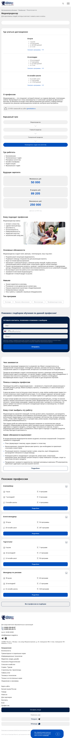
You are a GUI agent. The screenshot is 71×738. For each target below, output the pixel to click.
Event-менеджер (10, 517)
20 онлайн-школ (11, 527)
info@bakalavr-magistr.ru (9, 635)
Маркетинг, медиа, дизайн (10, 659)
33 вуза (8, 522)
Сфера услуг (5, 673)
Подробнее (35, 468)
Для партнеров (6, 697)
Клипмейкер (8, 486)
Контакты (4, 700)
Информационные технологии (11, 656)
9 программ (43, 497)
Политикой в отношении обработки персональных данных (37, 341)
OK (58, 734)
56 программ (43, 558)
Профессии (21, 10)
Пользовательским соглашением (12, 341)
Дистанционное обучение (9, 10)
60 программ (43, 578)
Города (3, 692)
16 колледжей (10, 553)
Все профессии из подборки (35, 604)
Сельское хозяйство (8, 664)
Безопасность (6, 650)
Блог (3, 703)
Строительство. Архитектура (11, 670)
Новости (4, 694)
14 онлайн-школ (11, 558)
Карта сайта (5, 686)
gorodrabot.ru (31, 108)
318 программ (44, 589)
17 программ (43, 553)
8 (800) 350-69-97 (10, 627)
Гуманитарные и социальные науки (13, 653)
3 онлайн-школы (11, 502)
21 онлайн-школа (12, 589)
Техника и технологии (8, 675)
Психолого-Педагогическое (10, 662)
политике (46, 735)
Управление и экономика (9, 681)
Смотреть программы (34, 50)
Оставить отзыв (35, 710)
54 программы (44, 522)
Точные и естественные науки (11, 678)
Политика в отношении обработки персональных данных (16, 730)
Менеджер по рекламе (12, 572)
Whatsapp (34, 724)
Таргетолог (7, 542)
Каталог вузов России (8, 689)
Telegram (34, 719)
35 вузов (9, 578)
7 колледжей (10, 497)
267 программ (44, 527)
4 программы (43, 502)
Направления (6, 648)
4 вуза (8, 491)
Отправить (36, 347)
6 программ (43, 491)
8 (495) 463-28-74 (10, 629)
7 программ (43, 547)
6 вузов (8, 547)
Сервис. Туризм (6, 667)
